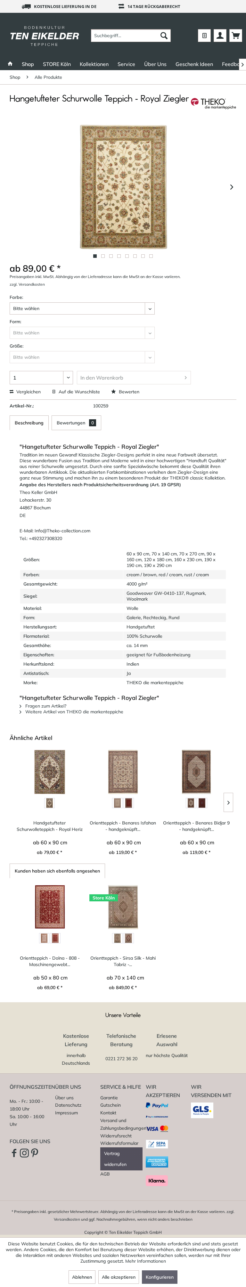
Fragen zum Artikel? (45, 706)
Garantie (109, 1098)
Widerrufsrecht (116, 1136)
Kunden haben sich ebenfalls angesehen (57, 871)
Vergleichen (28, 392)
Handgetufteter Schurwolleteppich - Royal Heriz (50, 826)
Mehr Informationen (145, 1261)
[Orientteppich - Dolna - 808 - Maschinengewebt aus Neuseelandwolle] (49, 907)
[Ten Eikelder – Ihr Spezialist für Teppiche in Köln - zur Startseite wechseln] (44, 35)
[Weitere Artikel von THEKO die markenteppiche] (213, 105)
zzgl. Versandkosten (27, 284)
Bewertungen (75, 423)
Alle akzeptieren (118, 1277)
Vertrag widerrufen (115, 1159)
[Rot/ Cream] (128, 938)
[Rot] (128, 803)
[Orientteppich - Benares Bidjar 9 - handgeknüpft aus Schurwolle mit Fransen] (196, 772)
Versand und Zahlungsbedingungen (121, 1124)
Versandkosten (67, 1219)
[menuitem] (131, 35)
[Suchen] (164, 35)
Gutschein (110, 1105)
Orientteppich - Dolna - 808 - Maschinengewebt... (50, 961)
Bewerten (128, 392)
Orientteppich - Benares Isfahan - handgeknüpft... (123, 826)
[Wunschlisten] (204, 35)
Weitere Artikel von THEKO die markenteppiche (73, 712)
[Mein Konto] (220, 35)
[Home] (10, 64)
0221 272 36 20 (121, 1059)
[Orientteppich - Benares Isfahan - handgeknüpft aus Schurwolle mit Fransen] (122, 772)
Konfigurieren (160, 1277)
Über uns (64, 1098)
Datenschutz (68, 1105)
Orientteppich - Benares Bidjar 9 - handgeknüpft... (196, 826)
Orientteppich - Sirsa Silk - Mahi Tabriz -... (123, 961)
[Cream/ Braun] (49, 803)
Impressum (66, 1113)
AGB (105, 1174)
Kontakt (108, 1113)
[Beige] (44, 938)
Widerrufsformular (119, 1143)
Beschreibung (29, 423)
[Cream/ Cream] (117, 938)
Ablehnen (82, 1277)
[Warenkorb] (235, 35)
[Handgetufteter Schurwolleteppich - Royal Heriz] (49, 772)
